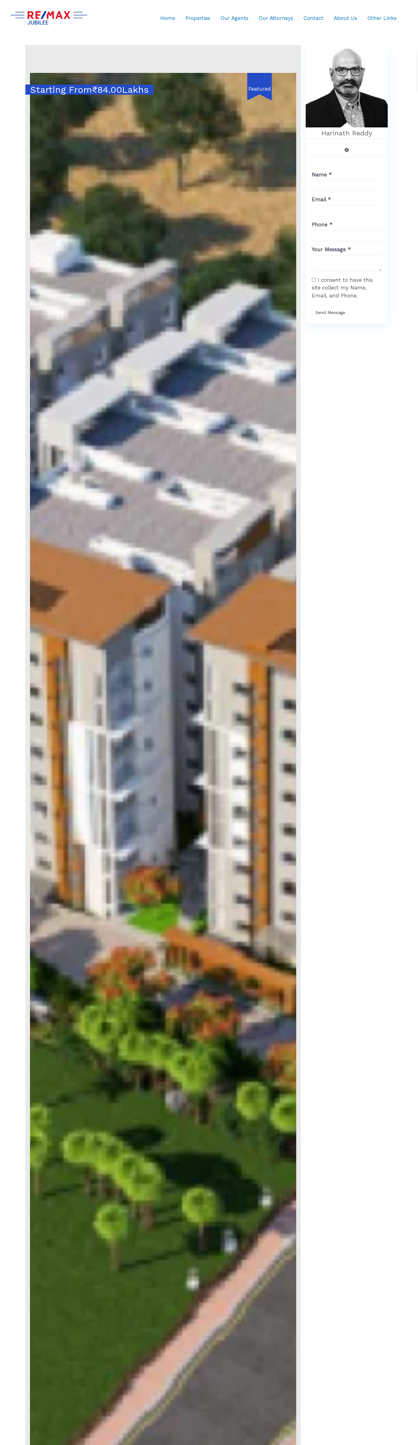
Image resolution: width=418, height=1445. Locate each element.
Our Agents (234, 18)
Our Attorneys (276, 18)
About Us (345, 18)
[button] (291, 78)
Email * (321, 199)
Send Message (330, 312)
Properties (197, 18)
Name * (322, 175)
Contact (313, 18)
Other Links (382, 18)
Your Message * (331, 249)
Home (167, 18)
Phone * (322, 224)
